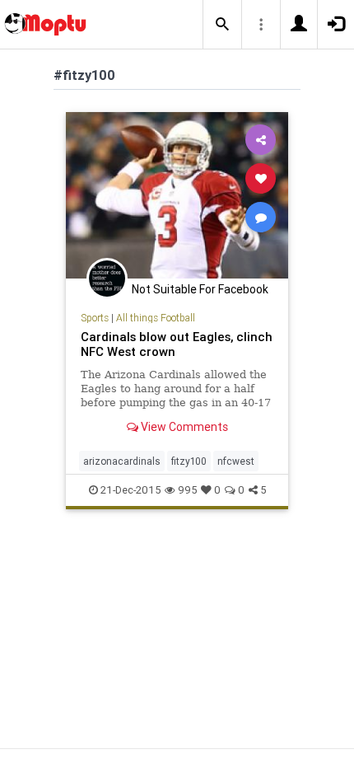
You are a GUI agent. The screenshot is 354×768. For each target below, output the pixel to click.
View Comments (183, 426)
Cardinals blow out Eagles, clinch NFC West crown (176, 344)
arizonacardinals (122, 461)
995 (187, 490)
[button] (222, 24)
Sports (95, 317)
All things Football (155, 317)
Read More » (177, 195)
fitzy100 (189, 461)
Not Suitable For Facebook (200, 289)
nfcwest (235, 461)
